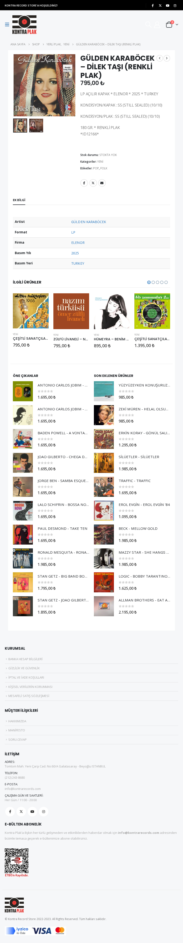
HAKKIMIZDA (17, 721)
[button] (8, 25)
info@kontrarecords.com (23, 789)
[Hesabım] (157, 24)
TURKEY (77, 263)
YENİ (100, 162)
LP (73, 232)
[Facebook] (153, 5)
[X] (160, 5)
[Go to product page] (31, 311)
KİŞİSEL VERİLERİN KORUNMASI (30, 687)
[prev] (159, 58)
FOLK (103, 168)
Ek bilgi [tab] (19, 200)
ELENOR (77, 242)
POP (96, 168)
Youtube (32, 811)
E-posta (102, 183)
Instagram (43, 811)
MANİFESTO (16, 730)
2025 (75, 253)
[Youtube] (167, 5)
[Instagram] (175, 5)
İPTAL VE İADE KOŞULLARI (26, 677)
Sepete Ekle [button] (40, 301)
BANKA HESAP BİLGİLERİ (25, 659)
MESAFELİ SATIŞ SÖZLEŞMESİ (28, 696)
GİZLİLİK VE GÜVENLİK (24, 668)
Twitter (93, 183)
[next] (166, 58)
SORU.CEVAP (17, 739)
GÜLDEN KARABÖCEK (88, 222)
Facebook (84, 183)
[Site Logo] (24, 24)
